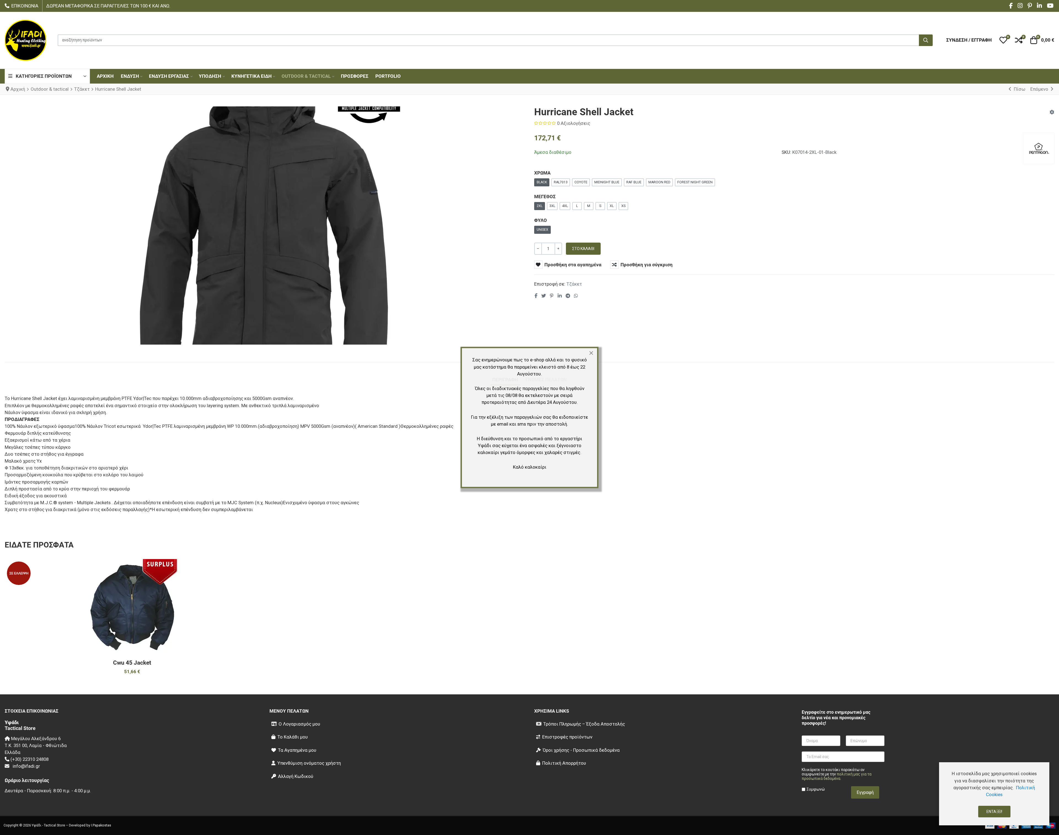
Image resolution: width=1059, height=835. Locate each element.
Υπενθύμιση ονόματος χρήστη (309, 763)
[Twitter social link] (543, 296)
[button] (1003, 40)
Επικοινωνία (24, 6)
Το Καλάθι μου (292, 737)
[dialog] (994, 793)
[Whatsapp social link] (576, 296)
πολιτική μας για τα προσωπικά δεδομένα (836, 776)
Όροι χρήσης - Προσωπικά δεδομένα (581, 750)
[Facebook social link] (536, 296)
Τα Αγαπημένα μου (297, 750)
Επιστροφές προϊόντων (567, 737)
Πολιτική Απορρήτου (564, 763)
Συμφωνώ (816, 789)
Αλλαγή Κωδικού (295, 776)
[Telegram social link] (567, 296)
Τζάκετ (574, 284)
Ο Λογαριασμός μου (299, 724)
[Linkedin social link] (559, 296)
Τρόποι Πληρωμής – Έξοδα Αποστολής (584, 724)
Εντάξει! (994, 811)
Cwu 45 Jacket (132, 662)
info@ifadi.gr (26, 766)
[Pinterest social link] (551, 296)
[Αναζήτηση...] (926, 40)
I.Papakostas (101, 825)
